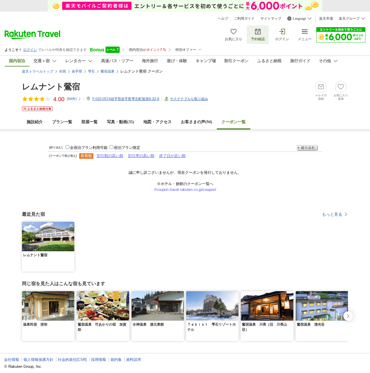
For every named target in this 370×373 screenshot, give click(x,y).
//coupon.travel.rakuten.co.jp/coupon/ (185, 189)
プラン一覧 (62, 122)
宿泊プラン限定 (127, 147)
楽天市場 (326, 18)
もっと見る (332, 214)
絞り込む (307, 148)
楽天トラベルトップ (37, 71)
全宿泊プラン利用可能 (89, 147)
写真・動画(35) (120, 122)
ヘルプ (223, 18)
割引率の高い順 (141, 156)
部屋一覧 (90, 122)
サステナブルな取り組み (189, 99)
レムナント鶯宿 (51, 86)
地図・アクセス (157, 122)
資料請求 (133, 359)
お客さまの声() (196, 122)
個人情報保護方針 (38, 359)
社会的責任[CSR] (72, 359)
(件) (72, 99)
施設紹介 (35, 122)
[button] (70, 225)
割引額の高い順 (110, 156)
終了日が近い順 (172, 156)
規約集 (116, 359)
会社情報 (11, 359)
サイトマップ (270, 18)
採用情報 (98, 359)
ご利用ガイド (244, 18)
